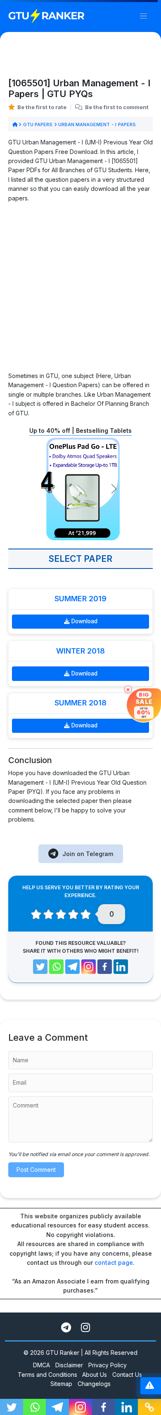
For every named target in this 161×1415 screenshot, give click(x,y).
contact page (114, 1262)
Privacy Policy (107, 1365)
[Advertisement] (80, 290)
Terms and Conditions (47, 1374)
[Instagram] (88, 966)
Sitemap (61, 1383)
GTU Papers (37, 124)
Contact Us (127, 1374)
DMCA (41, 1365)
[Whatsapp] (56, 966)
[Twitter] (40, 966)
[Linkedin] (121, 966)
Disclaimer (69, 1365)
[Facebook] (104, 966)
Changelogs (94, 1383)
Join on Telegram (87, 853)
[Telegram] (72, 966)
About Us (94, 1374)
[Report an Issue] (149, 1385)
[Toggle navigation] (143, 16)
